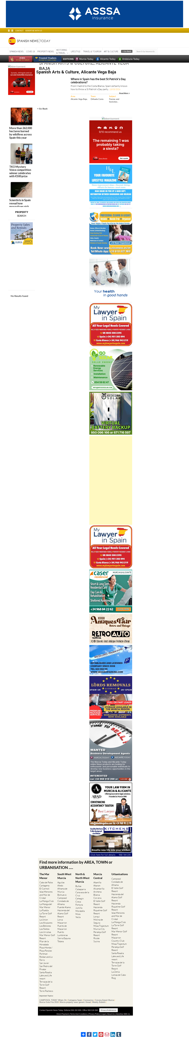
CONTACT (19, 30)
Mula (77, 914)
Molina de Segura (98, 921)
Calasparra (80, 889)
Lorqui (96, 916)
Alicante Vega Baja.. (79, 99)
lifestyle (75, 51)
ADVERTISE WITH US (33, 30)
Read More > (124, 93)
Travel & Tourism (92, 51)
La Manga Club (46, 901)
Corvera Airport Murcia (104, 1000)
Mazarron (62, 922)
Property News (45, 51)
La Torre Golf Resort (45, 915)
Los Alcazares (45, 922)
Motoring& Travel (61, 51)
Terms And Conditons (78, 1014)
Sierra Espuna (63, 938)
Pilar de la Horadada (44, 943)
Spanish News (16, 51)
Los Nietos (44, 929)
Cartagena (44, 885)
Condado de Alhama (63, 903)
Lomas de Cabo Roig (118, 976)
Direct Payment (63, 1014)
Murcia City (99, 929)
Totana (60, 941)
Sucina (96, 941)
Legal (103, 1014)
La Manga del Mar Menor (45, 906)
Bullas (78, 886)
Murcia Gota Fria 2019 (48, 1002)
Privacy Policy (94, 1014)
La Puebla (44, 910)
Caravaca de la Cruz (82, 894)
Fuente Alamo (64, 907)
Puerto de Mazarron (62, 927)
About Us (110, 1014)
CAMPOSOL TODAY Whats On (53, 1000)
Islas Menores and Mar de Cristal (45, 894)
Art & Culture (111, 51)
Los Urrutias (45, 932)
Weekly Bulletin (98, 1002)
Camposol (62, 898)
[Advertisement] (110, 480)
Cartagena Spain (75, 1000)
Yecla (77, 917)
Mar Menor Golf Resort (47, 937)
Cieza (78, 901)
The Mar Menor (44, 875)
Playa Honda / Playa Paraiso (45, 949)
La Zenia (115, 971)
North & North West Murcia (82, 877)
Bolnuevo (61, 894)
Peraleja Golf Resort (99, 934)
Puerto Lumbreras (62, 934)
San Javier (44, 963)
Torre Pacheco (46, 991)
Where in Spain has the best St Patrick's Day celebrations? (98, 80)
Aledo (60, 885)
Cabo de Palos (46, 882)
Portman (43, 953)
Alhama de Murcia (62, 890)
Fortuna (79, 904)
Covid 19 (30, 51)
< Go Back (42, 109)
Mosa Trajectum (101, 925)
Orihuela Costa (97, 99)
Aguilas (60, 882)
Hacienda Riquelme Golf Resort (100, 910)
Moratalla (80, 911)
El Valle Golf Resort (99, 903)
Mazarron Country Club (117, 939)
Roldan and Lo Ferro (46, 958)
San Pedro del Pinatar (45, 968)
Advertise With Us (123, 1014)
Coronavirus (88, 1000)
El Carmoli (44, 888)
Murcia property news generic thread (75, 1002)
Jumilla (78, 907)
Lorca (60, 919)
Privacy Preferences (108, 1010)
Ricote (96, 938)
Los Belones (45, 925)
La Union (43, 919)
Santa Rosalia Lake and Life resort (45, 975)
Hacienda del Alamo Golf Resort (63, 913)
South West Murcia (64, 875)
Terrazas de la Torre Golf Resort (45, 984)
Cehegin (79, 898)
